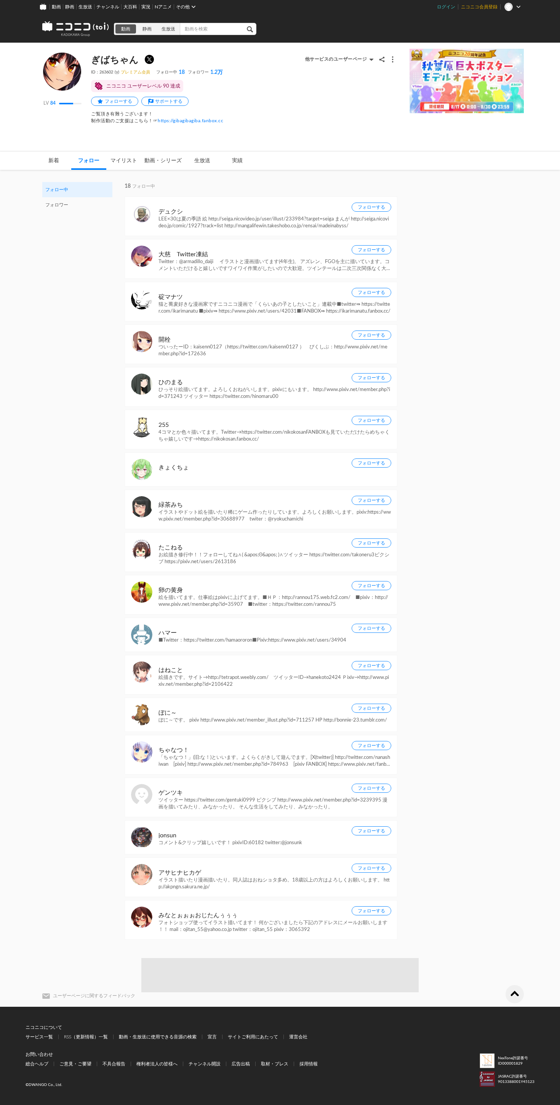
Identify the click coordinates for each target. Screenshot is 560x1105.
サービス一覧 (39, 1037)
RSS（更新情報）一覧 (86, 1037)
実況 (145, 7)
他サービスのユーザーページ (336, 59)
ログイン (446, 7)
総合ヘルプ (37, 1064)
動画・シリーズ (163, 160)
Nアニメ (163, 7)
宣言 (212, 1037)
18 (170, 72)
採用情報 (308, 1064)
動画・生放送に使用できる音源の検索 (158, 1037)
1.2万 (205, 72)
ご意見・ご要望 (75, 1064)
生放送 (85, 7)
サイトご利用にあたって (253, 1037)
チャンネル (107, 7)
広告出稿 (241, 1064)
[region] (77, 197)
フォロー (88, 160)
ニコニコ (75, 29)
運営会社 (298, 1037)
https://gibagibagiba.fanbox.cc (190, 120)
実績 (237, 160)
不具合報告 (113, 1064)
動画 (56, 7)
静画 (69, 7)
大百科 (130, 7)
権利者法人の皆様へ (157, 1064)
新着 (53, 160)
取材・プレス (274, 1064)
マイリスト (123, 160)
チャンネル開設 (205, 1064)
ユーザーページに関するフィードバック (94, 995)
